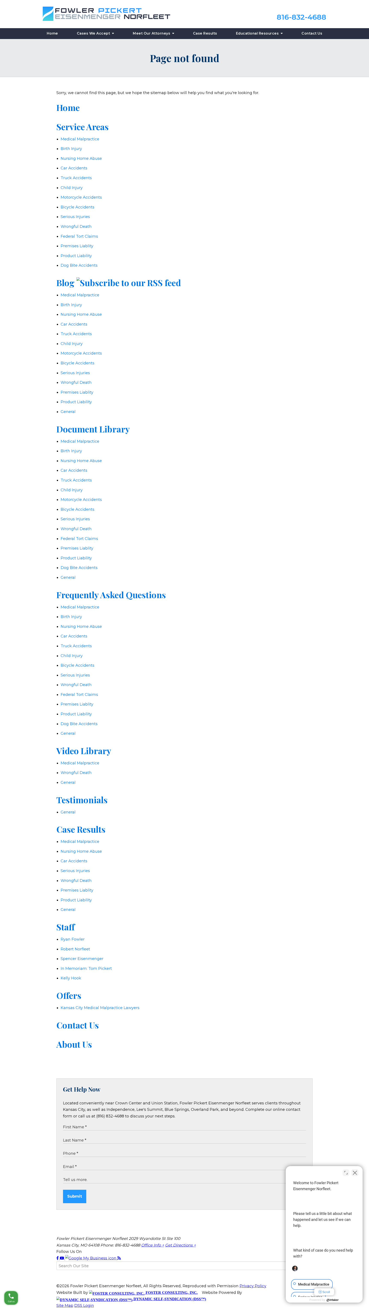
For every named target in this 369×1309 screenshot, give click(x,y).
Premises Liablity (77, 246)
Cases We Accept (94, 33)
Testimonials (82, 799)
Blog (65, 282)
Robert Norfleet (75, 949)
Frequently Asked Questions (111, 594)
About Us (74, 1044)
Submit (74, 1196)
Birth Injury (71, 148)
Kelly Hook (71, 978)
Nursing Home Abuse (81, 158)
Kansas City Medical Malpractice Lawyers (100, 1007)
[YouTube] (62, 1258)
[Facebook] (58, 1258)
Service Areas (82, 126)
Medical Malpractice (80, 139)
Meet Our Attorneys (152, 33)
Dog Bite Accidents (79, 265)
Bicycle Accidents (77, 207)
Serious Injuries (75, 216)
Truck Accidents (76, 178)
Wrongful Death (76, 226)
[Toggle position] (346, 1172)
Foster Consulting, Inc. (171, 1292)
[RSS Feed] (119, 1258)
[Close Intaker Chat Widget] (354, 1172)
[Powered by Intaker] (332, 1300)
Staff (65, 926)
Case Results (205, 33)
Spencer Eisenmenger (82, 958)
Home (52, 33)
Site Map (64, 1305)
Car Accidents (74, 168)
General (68, 411)
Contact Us (312, 33)
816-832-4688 (301, 17)
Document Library (93, 429)
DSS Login (84, 1305)
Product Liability (76, 255)
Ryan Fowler (73, 939)
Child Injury (72, 187)
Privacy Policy (253, 1286)
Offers (68, 995)
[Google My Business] (91, 1258)
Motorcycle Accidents (81, 197)
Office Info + (152, 1245)
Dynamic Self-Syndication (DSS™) (169, 1299)
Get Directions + (180, 1245)
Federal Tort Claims (79, 236)
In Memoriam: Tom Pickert (86, 968)
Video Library (83, 750)
